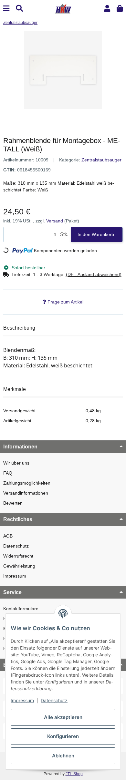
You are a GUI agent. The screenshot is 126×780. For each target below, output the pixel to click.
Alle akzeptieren (63, 717)
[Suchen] (19, 8)
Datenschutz (16, 546)
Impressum (14, 576)
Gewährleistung (19, 566)
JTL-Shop (74, 774)
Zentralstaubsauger (101, 159)
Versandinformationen (25, 493)
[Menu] (6, 8)
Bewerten (13, 503)
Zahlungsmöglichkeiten (26, 483)
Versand (55, 220)
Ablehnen (63, 756)
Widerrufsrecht (18, 556)
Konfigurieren (63, 736)
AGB (8, 536)
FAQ (7, 473)
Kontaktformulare (20, 608)
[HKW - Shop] (63, 8)
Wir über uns (16, 463)
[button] (107, 8)
